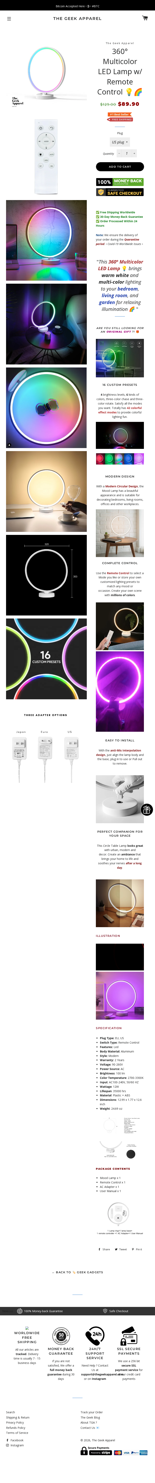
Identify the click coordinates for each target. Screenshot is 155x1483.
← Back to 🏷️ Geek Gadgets (77, 1272)
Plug (120, 133)
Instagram (17, 1445)
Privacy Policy (15, 1422)
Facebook (16, 1440)
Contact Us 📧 (90, 1428)
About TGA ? (89, 1422)
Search (10, 1412)
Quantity (108, 154)
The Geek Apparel (77, 18)
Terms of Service (17, 1433)
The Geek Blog (90, 1417)
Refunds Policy (15, 1428)
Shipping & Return (17, 1417)
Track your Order (92, 1412)
